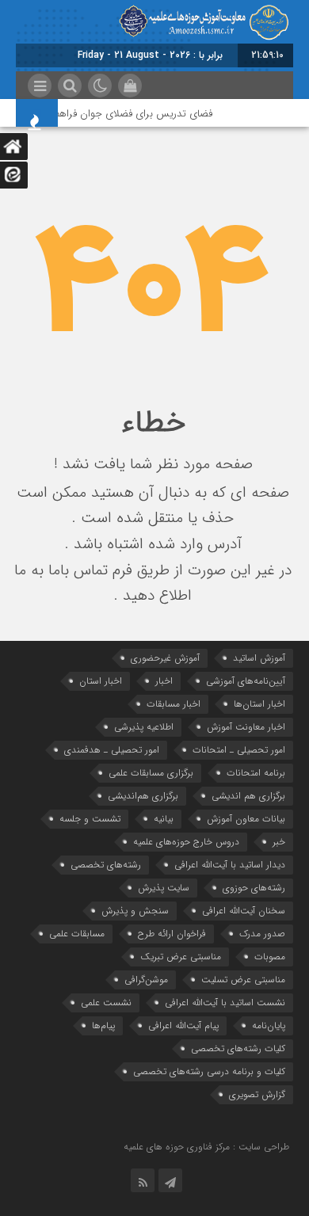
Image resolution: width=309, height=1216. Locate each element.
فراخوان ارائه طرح (172, 933)
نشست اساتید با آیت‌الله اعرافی (225, 1002)
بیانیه (164, 818)
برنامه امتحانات (256, 772)
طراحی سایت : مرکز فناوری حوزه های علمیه (206, 1146)
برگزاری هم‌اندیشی (143, 795)
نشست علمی (106, 1002)
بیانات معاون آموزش (246, 818)
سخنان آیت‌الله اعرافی (243, 910)
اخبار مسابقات (173, 703)
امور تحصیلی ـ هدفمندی (111, 749)
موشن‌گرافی (146, 979)
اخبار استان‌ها (259, 703)
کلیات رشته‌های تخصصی (238, 1048)
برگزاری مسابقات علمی (151, 772)
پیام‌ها (103, 1025)
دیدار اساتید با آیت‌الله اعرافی (229, 864)
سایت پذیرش (163, 887)
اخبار (164, 680)
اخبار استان (100, 680)
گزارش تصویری (257, 1094)
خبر (279, 841)
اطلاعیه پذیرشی (144, 726)
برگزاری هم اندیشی (248, 795)
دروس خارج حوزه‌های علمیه (186, 841)
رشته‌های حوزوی (254, 887)
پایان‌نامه (268, 1025)
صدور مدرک (262, 933)
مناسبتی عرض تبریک (180, 956)
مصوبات (269, 956)
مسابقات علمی (77, 933)
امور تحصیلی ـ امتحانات (239, 749)
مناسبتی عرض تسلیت (243, 979)
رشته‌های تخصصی (106, 864)
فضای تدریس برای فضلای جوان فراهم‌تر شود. (121, 113)
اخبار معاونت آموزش (246, 726)
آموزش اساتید (259, 657)
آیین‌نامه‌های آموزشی (245, 680)
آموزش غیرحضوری (165, 657)
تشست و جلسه (89, 818)
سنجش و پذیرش (135, 910)
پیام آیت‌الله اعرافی (183, 1025)
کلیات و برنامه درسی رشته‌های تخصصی (209, 1071)
